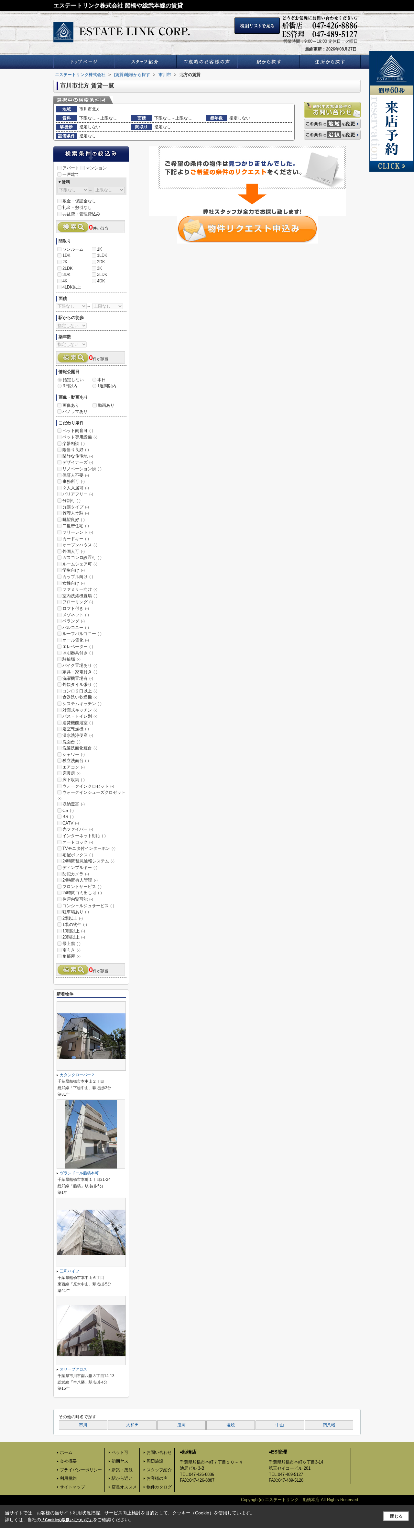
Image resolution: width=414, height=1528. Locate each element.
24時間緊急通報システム (88, 861)
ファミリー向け (79, 589)
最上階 (71, 943)
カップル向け (77, 576)
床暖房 (71, 773)
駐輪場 (71, 659)
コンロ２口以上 (79, 691)
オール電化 (75, 640)
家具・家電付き (79, 671)
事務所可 (73, 481)
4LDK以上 (71, 287)
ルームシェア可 (79, 564)
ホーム (66, 1452)
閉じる (396, 1516)
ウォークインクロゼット (88, 786)
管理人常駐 (75, 513)
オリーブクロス (73, 1369)
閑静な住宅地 (77, 456)
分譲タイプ (75, 507)
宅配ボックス (77, 854)
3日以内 (70, 385)
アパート (70, 167)
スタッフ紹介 (159, 1469)
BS (68, 816)
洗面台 (71, 741)
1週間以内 (106, 385)
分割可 (71, 500)
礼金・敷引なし (77, 207)
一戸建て (70, 174)
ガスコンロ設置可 (82, 557)
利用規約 (68, 1478)
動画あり (106, 405)
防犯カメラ (75, 874)
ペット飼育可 (77, 430)
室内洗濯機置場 (79, 595)
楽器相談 (73, 443)
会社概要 (68, 1461)
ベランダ (73, 621)
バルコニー (75, 627)
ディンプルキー (79, 867)
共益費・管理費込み (81, 213)
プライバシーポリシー (81, 1469)
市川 (83, 1425)
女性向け (73, 583)
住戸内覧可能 (77, 899)
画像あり (70, 405)
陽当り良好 (75, 449)
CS (68, 810)
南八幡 (329, 1425)
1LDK (102, 255)
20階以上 (73, 937)
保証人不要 (75, 475)
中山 (280, 1425)
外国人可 (73, 551)
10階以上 (73, 931)
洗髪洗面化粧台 (79, 748)
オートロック (77, 842)
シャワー (73, 754)
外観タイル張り (79, 684)
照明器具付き (77, 652)
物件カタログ (159, 1487)
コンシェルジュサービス (88, 905)
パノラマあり (75, 411)
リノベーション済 (82, 468)
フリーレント (77, 532)
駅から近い (122, 1478)
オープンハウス (79, 544)
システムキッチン (82, 703)
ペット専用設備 (79, 437)
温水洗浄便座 (77, 735)
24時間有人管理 (80, 880)
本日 (101, 379)
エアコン (73, 767)
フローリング (77, 601)
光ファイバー (77, 829)
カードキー (75, 538)
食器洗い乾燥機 (79, 697)
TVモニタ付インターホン (88, 848)
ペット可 (120, 1452)
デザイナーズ (77, 462)
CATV (70, 823)
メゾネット (75, 614)
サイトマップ (72, 1487)
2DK (101, 261)
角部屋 (71, 956)
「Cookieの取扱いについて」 (67, 1520)
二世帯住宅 (75, 525)
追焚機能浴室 (77, 722)
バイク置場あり (79, 665)
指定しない (73, 379)
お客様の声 (157, 1478)
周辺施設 (155, 1461)
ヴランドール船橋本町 (79, 1173)
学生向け (73, 570)
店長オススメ (124, 1487)
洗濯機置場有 (77, 678)
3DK (66, 274)
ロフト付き (75, 608)
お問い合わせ (159, 1452)
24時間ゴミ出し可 (82, 892)
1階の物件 (74, 924)
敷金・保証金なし (79, 201)
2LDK (67, 268)
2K (65, 261)
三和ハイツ (71, 1271)
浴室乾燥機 (75, 728)
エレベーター (77, 646)
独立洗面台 (75, 760)
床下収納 (73, 779)
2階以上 (72, 918)
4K (65, 281)
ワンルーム (72, 249)
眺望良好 (73, 519)
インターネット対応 (84, 835)
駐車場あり (75, 911)
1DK (66, 255)
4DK (101, 281)
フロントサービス (82, 886)
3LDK (102, 274)
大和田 (132, 1425)
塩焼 (230, 1425)
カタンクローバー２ (77, 1075)
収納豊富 (73, 804)
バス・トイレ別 (79, 716)
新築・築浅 (122, 1469)
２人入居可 (75, 487)
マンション (96, 167)
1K (99, 249)
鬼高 (181, 1425)
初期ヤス (120, 1461)
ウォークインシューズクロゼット (91, 795)
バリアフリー (77, 494)
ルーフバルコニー (82, 633)
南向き (71, 950)
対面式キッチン (79, 710)
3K (99, 268)
